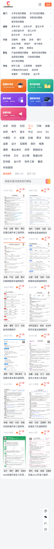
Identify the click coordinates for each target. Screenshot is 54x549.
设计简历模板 (17, 61)
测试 (47, 137)
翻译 (40, 161)
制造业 (30, 48)
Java (39, 131)
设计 (13, 143)
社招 (22, 125)
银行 (39, 39)
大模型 (6, 137)
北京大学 (27, 26)
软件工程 (15, 65)
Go (47, 131)
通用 (5, 149)
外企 (30, 131)
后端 (30, 137)
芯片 (16, 155)
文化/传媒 (16, 43)
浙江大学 (32, 30)
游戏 (21, 48)
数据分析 (38, 155)
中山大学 (27, 34)
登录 (48, 5)
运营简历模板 (17, 56)
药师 (27, 149)
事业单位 (16, 149)
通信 (13, 48)
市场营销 (25, 74)
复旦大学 (39, 26)
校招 (13, 125)
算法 (38, 137)
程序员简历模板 (39, 52)
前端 (22, 137)
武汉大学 (15, 34)
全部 (5, 125)
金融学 (38, 65)
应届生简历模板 (18, 17)
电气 (13, 131)
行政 (39, 125)
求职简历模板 (36, 17)
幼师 (5, 131)
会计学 (36, 74)
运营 (5, 143)
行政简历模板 (34, 56)
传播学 (14, 74)
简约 (33, 143)
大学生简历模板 (18, 13)
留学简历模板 (17, 21)
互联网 (14, 39)
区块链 (6, 161)
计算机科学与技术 (19, 70)
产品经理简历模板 (19, 52)
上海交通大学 (17, 30)
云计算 (25, 155)
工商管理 (27, 65)
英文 (22, 131)
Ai (15, 137)
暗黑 (41, 143)
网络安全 (38, 149)
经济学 (35, 70)
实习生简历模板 (37, 13)
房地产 (27, 43)
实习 (30, 125)
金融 (23, 39)
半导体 (6, 155)
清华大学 (15, 26)
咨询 (31, 39)
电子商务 (38, 43)
